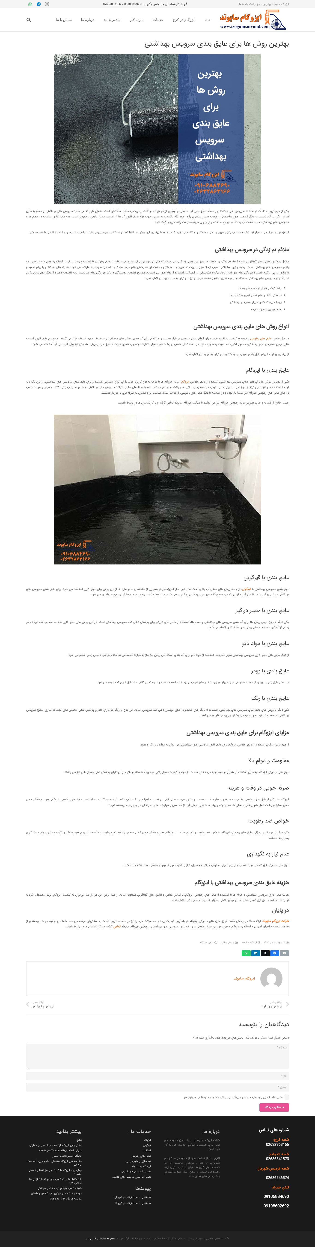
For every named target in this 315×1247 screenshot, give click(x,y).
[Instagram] (47, 4)
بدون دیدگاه (206, 943)
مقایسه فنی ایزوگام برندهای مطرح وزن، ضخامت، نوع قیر (54, 1163)
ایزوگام (185, 381)
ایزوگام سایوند (249, 943)
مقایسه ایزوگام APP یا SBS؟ (66, 1199)
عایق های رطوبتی (141, 1156)
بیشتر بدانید (227, 943)
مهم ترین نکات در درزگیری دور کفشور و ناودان (56, 1193)
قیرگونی (246, 589)
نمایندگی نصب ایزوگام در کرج (134, 1203)
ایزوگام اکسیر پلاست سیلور (67, 1156)
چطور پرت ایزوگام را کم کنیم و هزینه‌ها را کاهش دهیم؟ (55, 1172)
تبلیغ (79, 1140)
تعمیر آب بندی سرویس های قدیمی (131, 1177)
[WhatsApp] (30, 4)
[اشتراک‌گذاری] (274, 953)
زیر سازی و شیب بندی (138, 1161)
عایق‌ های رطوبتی (260, 338)
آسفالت (147, 1151)
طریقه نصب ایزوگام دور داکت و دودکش (59, 1188)
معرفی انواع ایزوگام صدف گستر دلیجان (60, 1151)
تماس (117, 926)
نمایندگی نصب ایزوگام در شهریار (133, 1197)
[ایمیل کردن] (284, 953)
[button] (28, 20)
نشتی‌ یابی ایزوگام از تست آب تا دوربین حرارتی (55, 1145)
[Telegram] (38, 4)
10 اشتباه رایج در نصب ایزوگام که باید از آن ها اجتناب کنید (55, 1181)
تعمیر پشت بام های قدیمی (136, 1172)
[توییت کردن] (265, 953)
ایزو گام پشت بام (141, 1166)
